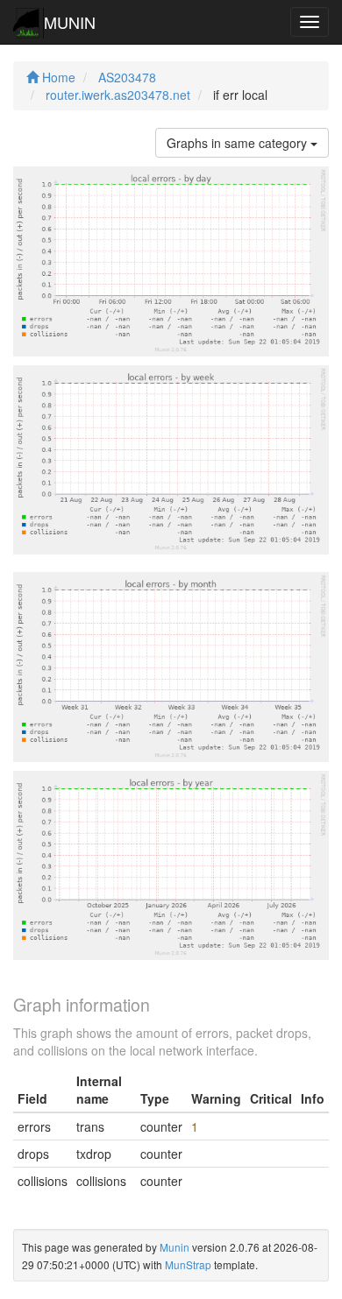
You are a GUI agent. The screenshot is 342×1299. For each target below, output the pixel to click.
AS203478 (127, 77)
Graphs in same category (238, 143)
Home (57, 77)
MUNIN (70, 22)
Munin (174, 1246)
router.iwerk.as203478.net (118, 94)
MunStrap (188, 1264)
